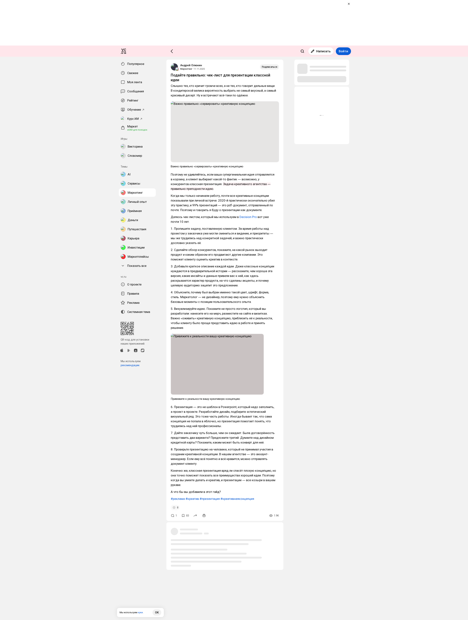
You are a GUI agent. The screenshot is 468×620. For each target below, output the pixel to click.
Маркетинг (186, 68)
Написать (323, 51)
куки (140, 612)
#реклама (178, 499)
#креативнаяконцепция (237, 499)
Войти (343, 51)
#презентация (210, 499)
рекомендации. (130, 365)
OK (157, 612)
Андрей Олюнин (191, 65)
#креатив (192, 499)
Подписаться (269, 66)
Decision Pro (248, 217)
